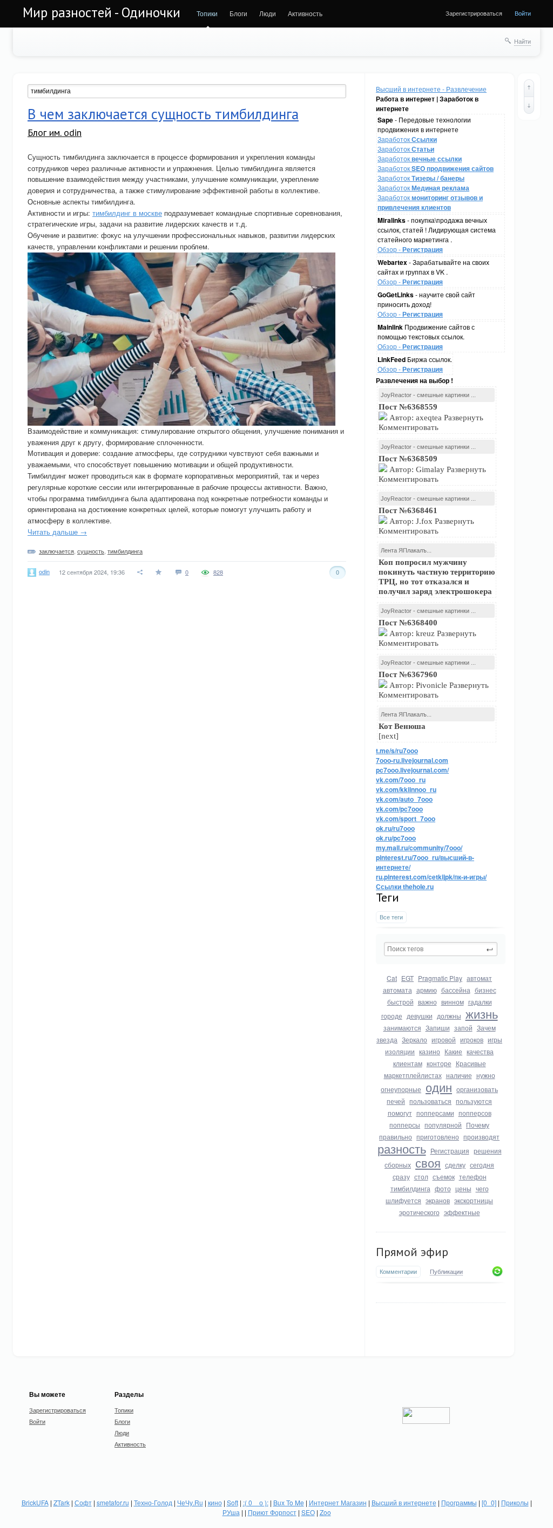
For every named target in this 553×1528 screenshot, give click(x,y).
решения (488, 1150)
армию (426, 989)
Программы (459, 1502)
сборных (398, 1164)
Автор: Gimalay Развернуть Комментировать (432, 468)
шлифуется (403, 1200)
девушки (420, 1015)
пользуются (474, 1101)
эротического (419, 1212)
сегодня (482, 1164)
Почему (477, 1124)
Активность (305, 13)
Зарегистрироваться (474, 13)
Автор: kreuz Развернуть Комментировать (427, 632)
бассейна (455, 989)
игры (495, 1039)
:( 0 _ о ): (255, 1502)
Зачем (486, 1027)
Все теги (391, 916)
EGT (407, 978)
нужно (485, 1075)
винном (452, 1001)
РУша (231, 1512)
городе (391, 1015)
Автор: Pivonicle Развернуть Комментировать (434, 684)
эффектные (462, 1212)
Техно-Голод (153, 1502)
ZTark (61, 1502)
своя (428, 1162)
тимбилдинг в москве (127, 213)
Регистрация (449, 1150)
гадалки (480, 1001)
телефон (473, 1176)
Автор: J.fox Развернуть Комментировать (426, 520)
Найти (522, 41)
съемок (444, 1176)
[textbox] (440, 949)
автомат (479, 978)
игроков (471, 1039)
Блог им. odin (55, 132)
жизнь (482, 1013)
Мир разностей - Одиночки (101, 12)
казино (429, 1051)
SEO (308, 1512)
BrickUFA (35, 1502)
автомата (397, 989)
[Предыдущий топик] (529, 88)
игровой (443, 1039)
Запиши (438, 1027)
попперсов (474, 1112)
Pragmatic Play (440, 978)
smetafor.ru (113, 1502)
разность (401, 1148)
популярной (443, 1124)
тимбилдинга (410, 1188)
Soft (232, 1502)
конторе (439, 1063)
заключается (56, 551)
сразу (401, 1176)
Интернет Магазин (338, 1502)
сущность (90, 551)
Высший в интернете (404, 1502)
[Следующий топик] (529, 105)
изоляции (400, 1051)
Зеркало (414, 1039)
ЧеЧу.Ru (190, 1502)
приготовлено (437, 1136)
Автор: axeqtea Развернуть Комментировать (431, 417)
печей (396, 1101)
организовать (477, 1089)
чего (482, 1188)
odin (44, 571)
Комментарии (398, 1271)
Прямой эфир (412, 1251)
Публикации (446, 1271)
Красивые (471, 1063)
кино (215, 1502)
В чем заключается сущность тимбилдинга (163, 114)
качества (480, 1051)
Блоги (238, 13)
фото (443, 1188)
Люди (267, 13)
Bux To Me (288, 1502)
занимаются (402, 1027)
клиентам (407, 1063)
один (439, 1087)
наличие (459, 1075)
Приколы (515, 1502)
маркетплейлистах (413, 1075)
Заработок (407, 139)
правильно (395, 1136)
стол (421, 1176)
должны (449, 1015)
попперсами (435, 1112)
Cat (392, 978)
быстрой (400, 1001)
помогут (400, 1112)
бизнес (485, 989)
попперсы (404, 1124)
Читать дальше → (57, 532)
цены (463, 1188)
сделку (455, 1164)
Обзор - (410, 249)
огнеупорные (401, 1089)
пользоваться (430, 1101)
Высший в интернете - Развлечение (431, 88)
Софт (83, 1502)
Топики (207, 13)
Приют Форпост (272, 1512)
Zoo (325, 1512)
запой (463, 1027)
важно (427, 1001)
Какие (453, 1051)
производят (481, 1136)
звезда (386, 1039)
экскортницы (473, 1200)
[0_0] (489, 1502)
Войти (523, 13)
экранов (438, 1200)
